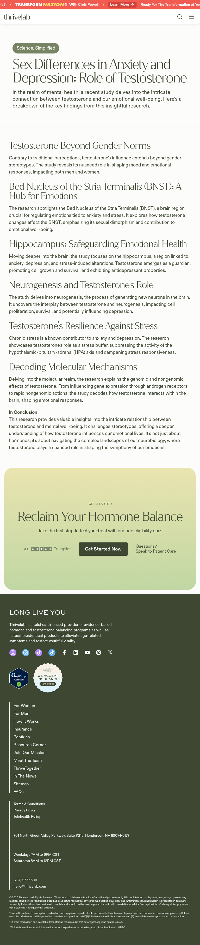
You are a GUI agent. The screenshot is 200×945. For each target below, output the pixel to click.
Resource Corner (30, 744)
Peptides (22, 737)
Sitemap (21, 784)
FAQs (19, 791)
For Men (21, 713)
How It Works (26, 721)
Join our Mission (30, 752)
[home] (17, 17)
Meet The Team (28, 760)
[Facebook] (38, 652)
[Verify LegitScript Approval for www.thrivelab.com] (18, 678)
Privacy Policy (25, 810)
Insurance (23, 729)
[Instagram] (12, 652)
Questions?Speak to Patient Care (156, 549)
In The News (25, 776)
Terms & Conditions (29, 804)
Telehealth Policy (27, 816)
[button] (192, 17)
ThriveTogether (27, 768)
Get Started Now (103, 549)
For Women (24, 705)
